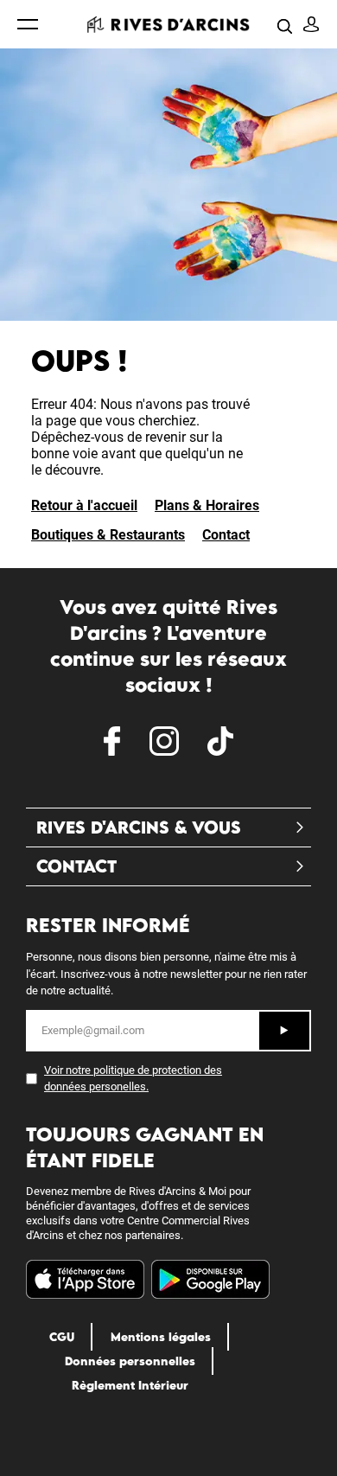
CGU (61, 1337)
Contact (226, 535)
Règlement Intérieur (130, 1385)
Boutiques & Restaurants (108, 535)
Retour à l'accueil (84, 505)
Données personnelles (130, 1361)
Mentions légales (161, 1337)
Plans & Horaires (207, 505)
